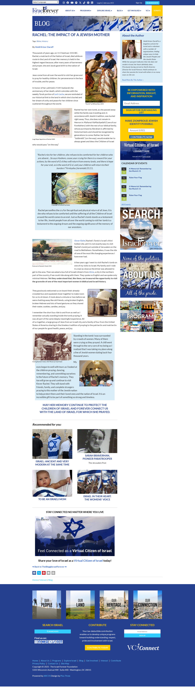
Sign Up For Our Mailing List (141, 111)
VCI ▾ (148, 11)
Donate (157, 11)
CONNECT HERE (141, 151)
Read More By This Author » (132, 80)
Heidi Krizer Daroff (44, 47)
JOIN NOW (146, 157)
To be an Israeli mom (52, 499)
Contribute (116, 660)
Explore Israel (70, 660)
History (45, 41)
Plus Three (65, 675)
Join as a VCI (108, 3)
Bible (39, 41)
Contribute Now (141, 137)
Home (35, 580)
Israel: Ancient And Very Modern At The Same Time (52, 463)
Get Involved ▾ (134, 11)
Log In (99, 3)
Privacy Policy (38, 663)
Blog (50, 580)
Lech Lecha (59, 94)
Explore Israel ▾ (104, 11)
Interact (43, 580)
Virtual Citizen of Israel (88, 560)
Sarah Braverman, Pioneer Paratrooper (97, 457)
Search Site (153, 3)
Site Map (65, 663)
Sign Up (139, 3)
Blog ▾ (120, 11)
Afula (91, 272)
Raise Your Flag (135, 177)
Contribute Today (97, 647)
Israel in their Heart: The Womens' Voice (97, 498)
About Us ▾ (70, 11)
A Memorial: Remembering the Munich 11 (140, 169)
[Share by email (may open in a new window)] (48, 573)
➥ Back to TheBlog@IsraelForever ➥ (49, 566)
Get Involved (92, 660)
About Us (45, 660)
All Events (126, 204)
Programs (56, 660)
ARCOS (47, 675)
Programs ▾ (85, 11)
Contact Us (53, 663)
